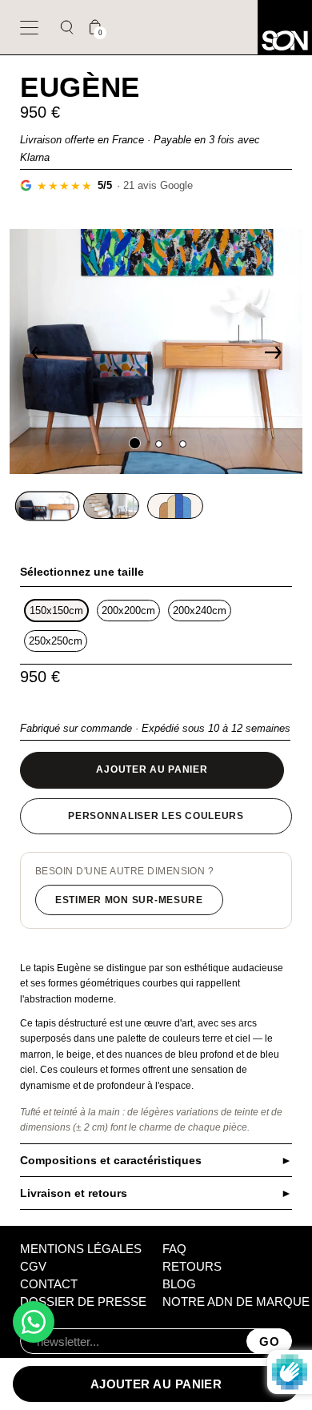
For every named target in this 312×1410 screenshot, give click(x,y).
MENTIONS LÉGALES (81, 1248)
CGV (33, 1266)
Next (273, 352)
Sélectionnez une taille (82, 571)
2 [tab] (156, 444)
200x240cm (199, 611)
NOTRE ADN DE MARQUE (236, 1301)
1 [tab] (132, 444)
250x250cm (55, 641)
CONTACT (49, 1284)
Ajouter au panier (151, 769)
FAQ (174, 1248)
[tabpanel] (156, 351)
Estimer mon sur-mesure (129, 900)
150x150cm (56, 611)
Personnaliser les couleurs (156, 815)
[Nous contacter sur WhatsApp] (33, 1322)
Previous (39, 352)
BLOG (179, 1284)
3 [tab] (180, 444)
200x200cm (128, 611)
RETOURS (192, 1266)
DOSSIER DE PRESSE (83, 1301)
